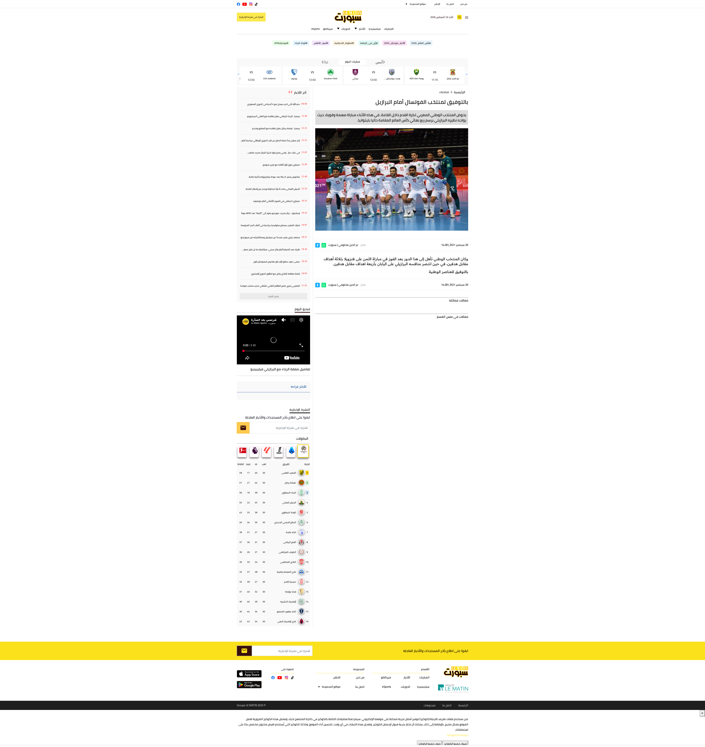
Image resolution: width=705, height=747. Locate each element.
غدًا (326, 62)
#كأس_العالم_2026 (421, 43)
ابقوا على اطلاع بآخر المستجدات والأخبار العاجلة (277, 417)
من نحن (463, 4)
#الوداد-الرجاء (301, 43)
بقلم (363, 245)
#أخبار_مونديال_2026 (394, 43)
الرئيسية (459, 92)
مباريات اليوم (352, 61)
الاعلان (336, 677)
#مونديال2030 (281, 43)
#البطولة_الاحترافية (344, 43)
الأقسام (425, 669)
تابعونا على (287, 669)
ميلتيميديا (375, 28)
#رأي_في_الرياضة (369, 43)
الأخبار (362, 28)
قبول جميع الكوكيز (455, 743)
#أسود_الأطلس (321, 43)
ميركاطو (328, 28)
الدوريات (345, 28)
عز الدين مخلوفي (348, 245)
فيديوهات (429, 705)
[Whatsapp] (323, 245)
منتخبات (444, 92)
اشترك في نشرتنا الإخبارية (251, 17)
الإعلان (437, 4)
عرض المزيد (273, 296)
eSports (315, 28)
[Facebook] (317, 245)
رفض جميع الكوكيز (429, 743)
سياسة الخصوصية (457, 735)
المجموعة (358, 669)
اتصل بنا (450, 4)
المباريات (389, 28)
